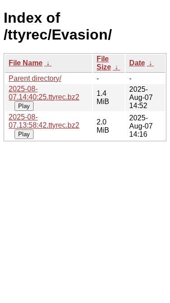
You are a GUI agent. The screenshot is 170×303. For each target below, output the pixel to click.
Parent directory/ (35, 78)
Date (137, 63)
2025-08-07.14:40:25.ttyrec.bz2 (44, 93)
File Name (26, 63)
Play (24, 106)
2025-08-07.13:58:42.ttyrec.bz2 (44, 121)
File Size (104, 63)
